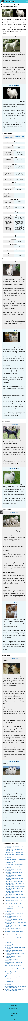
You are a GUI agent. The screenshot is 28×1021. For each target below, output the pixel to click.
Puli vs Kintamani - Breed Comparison (14, 852)
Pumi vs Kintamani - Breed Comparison (14, 864)
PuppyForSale (14, 1013)
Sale (17, 36)
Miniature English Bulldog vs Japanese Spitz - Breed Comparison (14, 990)
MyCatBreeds (14, 1015)
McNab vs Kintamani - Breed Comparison (15, 854)
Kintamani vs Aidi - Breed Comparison (14, 881)
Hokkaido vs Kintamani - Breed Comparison (15, 859)
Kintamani (12, 36)
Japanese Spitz (12, 85)
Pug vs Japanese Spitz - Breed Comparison (15, 975)
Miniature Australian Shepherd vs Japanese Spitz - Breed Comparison (15, 987)
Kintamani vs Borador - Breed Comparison (15, 886)
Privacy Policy (14, 1005)
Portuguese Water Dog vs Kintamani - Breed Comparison (14, 850)
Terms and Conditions (14, 1008)
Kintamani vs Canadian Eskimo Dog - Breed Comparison (14, 892)
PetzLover (14, 1010)
